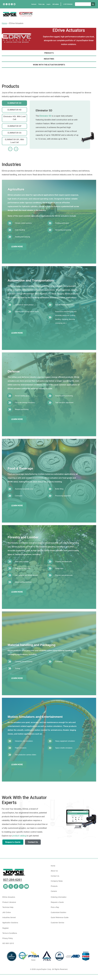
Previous (9, 148)
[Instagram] (12, 4)
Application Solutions (10, 922)
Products (54, 886)
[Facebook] (9, 4)
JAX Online (6, 912)
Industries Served (9, 917)
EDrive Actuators (8, 897)
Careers (54, 891)
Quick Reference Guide (59, 917)
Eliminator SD (45, 116)
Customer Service (57, 922)
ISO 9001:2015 (8, 943)
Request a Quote (12, 842)
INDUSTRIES (49, 59)
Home (4, 23)
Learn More (17, 246)
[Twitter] (7, 4)
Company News (57, 881)
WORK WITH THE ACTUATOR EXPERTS (49, 64)
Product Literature (9, 902)
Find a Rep (55, 907)
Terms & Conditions (9, 933)
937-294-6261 (12, 879)
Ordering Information (58, 897)
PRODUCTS (49, 53)
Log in (48, 4)
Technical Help (7, 907)
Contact (33, 4)
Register (5, 928)
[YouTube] (14, 4)
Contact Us (33, 842)
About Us (54, 870)
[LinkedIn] (4, 4)
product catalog (19, 836)
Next (15, 148)
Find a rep (41, 4)
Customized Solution (58, 912)
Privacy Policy (7, 938)
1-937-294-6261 (68, 4)
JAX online (55, 4)
